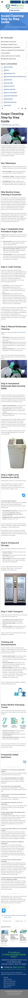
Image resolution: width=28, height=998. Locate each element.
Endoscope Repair (8, 83)
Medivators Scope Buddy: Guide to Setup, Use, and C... (21, 921)
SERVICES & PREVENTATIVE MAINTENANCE (12, 50)
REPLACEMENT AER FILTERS (8, 41)
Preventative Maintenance (10, 95)
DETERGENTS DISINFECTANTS (9, 44)
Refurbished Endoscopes (10, 102)
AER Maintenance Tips (9, 73)
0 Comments (18, 125)
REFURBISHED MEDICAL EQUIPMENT (10, 47)
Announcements (8, 79)
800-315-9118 (15, 10)
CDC (18, 218)
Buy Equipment (9, 985)
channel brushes (21, 332)
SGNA (2, 358)
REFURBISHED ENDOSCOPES (8, 58)
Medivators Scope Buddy (10, 92)
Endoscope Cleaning (21, 915)
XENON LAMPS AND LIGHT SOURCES (10, 56)
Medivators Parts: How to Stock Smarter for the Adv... (9, 921)
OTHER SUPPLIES (5, 53)
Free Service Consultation (15, 2)
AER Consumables (8, 67)
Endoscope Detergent (10, 915)
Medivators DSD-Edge (9, 89)
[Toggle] (26, 67)
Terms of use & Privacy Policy (14, 993)
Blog (9, 27)
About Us (7, 987)
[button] (18, 108)
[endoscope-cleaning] (14, 136)
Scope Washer (7, 105)
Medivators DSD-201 (9, 86)
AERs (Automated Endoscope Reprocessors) (15, 76)
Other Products (9, 981)
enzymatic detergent (12, 332)
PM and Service (9, 983)
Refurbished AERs (8, 99)
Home (6, 27)
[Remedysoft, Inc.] (14, 994)
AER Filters (6, 70)
